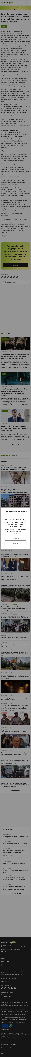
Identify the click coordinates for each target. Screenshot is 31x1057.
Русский (15, 543)
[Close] (26, 511)
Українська (15, 539)
